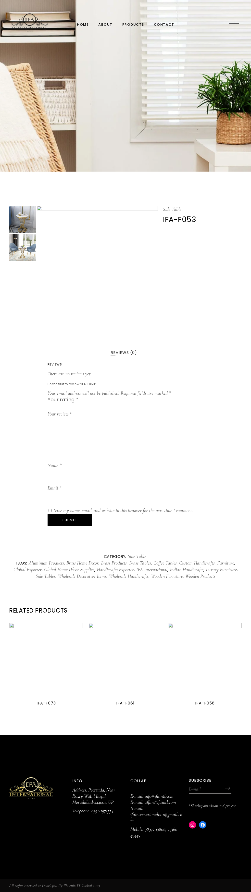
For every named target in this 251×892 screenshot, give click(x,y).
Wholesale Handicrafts (129, 576)
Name (55, 465)
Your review (60, 414)
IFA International (151, 570)
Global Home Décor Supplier (69, 570)
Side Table (172, 209)
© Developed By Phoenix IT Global (65, 885)
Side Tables (45, 576)
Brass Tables (140, 563)
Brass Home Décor (82, 563)
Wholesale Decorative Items (82, 576)
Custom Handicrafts (197, 563)
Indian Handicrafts (186, 570)
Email (55, 488)
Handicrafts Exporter (115, 570)
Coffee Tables (165, 563)
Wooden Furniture (167, 576)
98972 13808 (155, 829)
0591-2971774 (102, 811)
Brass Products (114, 563)
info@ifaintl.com (159, 796)
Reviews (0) (124, 352)
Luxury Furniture (221, 570)
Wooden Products (200, 576)
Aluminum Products (46, 563)
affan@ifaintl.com (160, 802)
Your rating (63, 399)
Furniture (225, 563)
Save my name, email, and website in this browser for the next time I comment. (123, 511)
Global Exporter (27, 570)
